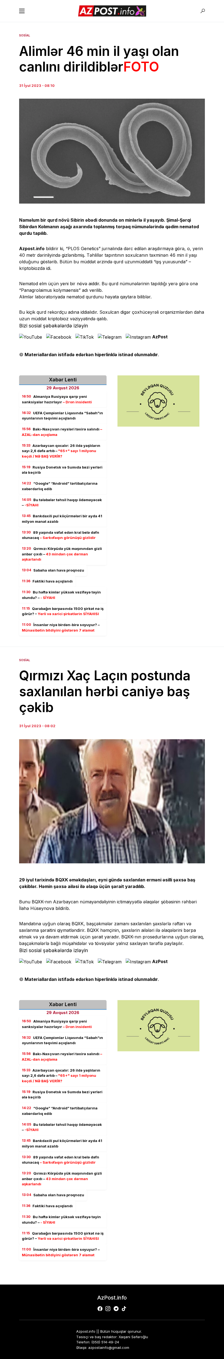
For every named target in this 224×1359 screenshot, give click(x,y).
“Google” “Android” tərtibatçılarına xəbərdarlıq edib (60, 486)
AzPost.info (112, 1297)
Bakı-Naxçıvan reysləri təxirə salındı (62, 432)
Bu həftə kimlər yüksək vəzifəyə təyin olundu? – (61, 595)
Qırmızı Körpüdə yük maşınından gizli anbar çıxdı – (62, 553)
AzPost (160, 336)
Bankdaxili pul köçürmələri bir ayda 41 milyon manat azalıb (62, 519)
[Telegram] (116, 1308)
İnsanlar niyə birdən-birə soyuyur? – (61, 627)
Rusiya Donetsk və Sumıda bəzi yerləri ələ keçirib (62, 470)
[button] (22, 11)
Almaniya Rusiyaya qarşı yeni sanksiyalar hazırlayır (57, 399)
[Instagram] (107, 1308)
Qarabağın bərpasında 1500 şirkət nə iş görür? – (63, 611)
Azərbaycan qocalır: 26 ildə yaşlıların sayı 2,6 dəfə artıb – (61, 450)
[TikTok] (124, 1308)
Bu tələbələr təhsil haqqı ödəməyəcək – (62, 502)
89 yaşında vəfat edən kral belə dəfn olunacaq (60, 535)
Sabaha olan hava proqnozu (53, 570)
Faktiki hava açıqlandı (47, 581)
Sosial (24, 35)
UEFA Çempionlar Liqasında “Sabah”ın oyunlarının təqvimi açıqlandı (62, 416)
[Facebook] (100, 1308)
